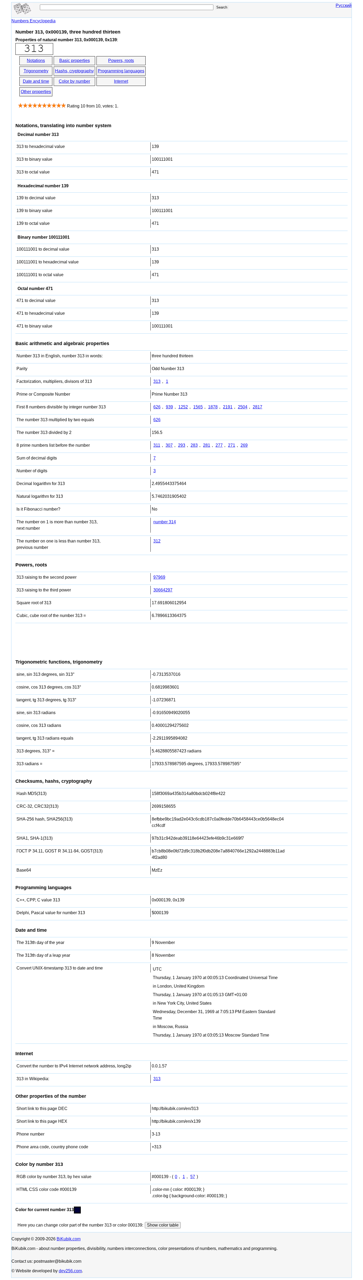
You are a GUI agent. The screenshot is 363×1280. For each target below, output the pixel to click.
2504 (242, 407)
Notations (36, 60)
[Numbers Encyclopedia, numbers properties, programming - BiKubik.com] (22, 12)
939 (169, 407)
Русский (344, 5)
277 (219, 445)
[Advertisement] (194, 76)
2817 (257, 407)
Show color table (163, 1225)
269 (244, 445)
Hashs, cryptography (74, 71)
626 (157, 407)
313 (157, 381)
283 (194, 445)
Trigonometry (36, 71)
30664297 (162, 590)
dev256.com (70, 1271)
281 (206, 445)
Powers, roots (121, 60)
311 (156, 445)
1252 (183, 407)
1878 (213, 407)
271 (231, 445)
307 (169, 445)
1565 (198, 407)
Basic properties (74, 60)
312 (157, 541)
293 (181, 445)
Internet (121, 81)
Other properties (36, 91)
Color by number (74, 81)
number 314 (164, 522)
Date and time (36, 81)
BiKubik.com (69, 1239)
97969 (159, 577)
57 (192, 1176)
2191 (228, 407)
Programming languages (121, 71)
